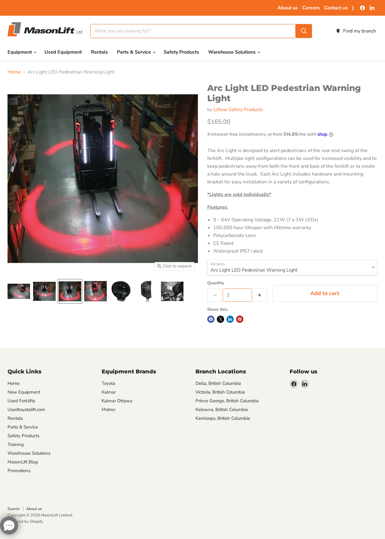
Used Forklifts (21, 401)
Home (14, 72)
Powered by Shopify (25, 521)
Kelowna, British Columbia (222, 410)
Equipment (20, 52)
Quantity (215, 283)
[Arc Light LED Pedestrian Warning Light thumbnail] (19, 291)
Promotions (19, 471)
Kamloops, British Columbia (223, 418)
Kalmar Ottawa (117, 401)
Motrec (109, 410)
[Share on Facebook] (210, 319)
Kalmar (109, 392)
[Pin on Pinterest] (239, 319)
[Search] (304, 31)
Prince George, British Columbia (227, 401)
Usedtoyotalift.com (26, 410)
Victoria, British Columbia (220, 392)
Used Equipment (63, 52)
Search (14, 509)
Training (16, 444)
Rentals (99, 52)
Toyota (108, 383)
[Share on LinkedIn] (230, 319)
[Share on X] (220, 319)
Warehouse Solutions (232, 52)
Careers (311, 8)
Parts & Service (134, 52)
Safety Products (181, 52)
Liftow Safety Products (238, 109)
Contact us (336, 8)
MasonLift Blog (23, 462)
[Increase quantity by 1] (259, 295)
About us (288, 8)
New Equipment (24, 392)
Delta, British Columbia (218, 383)
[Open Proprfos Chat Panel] (9, 525)
